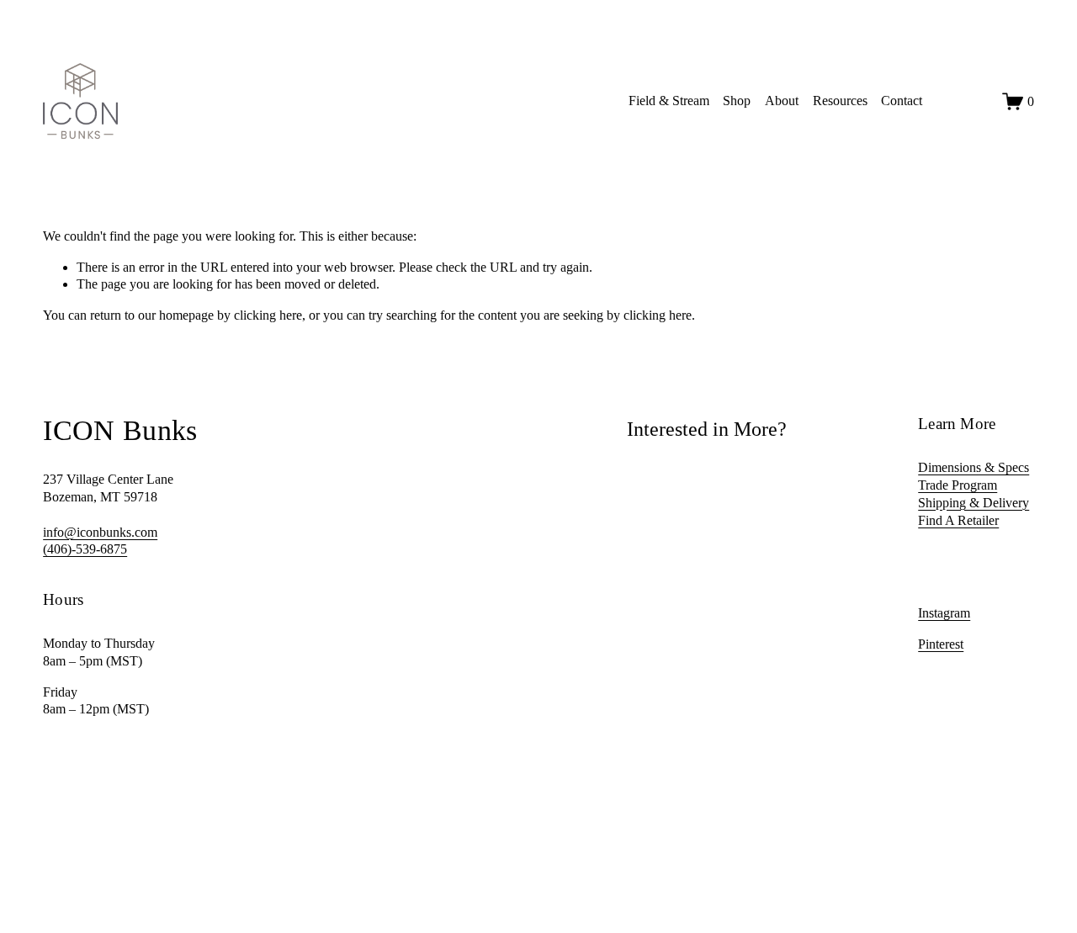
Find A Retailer (958, 520)
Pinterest (940, 644)
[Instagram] (946, 101)
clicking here (268, 315)
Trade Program (957, 485)
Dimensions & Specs (973, 467)
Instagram (944, 613)
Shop (737, 100)
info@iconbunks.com (100, 532)
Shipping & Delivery (973, 503)
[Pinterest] (977, 101)
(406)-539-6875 (85, 549)
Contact (901, 100)
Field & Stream (669, 100)
